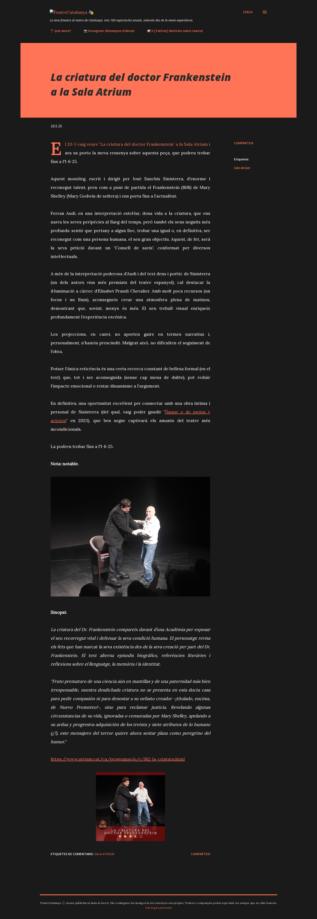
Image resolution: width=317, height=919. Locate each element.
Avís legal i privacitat (158, 907)
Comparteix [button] (243, 143)
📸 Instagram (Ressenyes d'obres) (109, 31)
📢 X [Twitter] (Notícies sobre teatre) (175, 31)
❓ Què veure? (60, 31)
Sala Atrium (242, 168)
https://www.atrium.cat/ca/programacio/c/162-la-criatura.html (118, 759)
